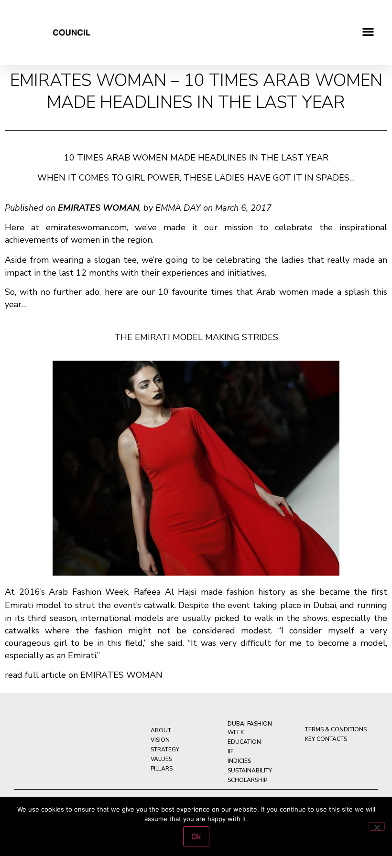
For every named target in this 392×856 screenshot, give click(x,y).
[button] (368, 31)
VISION (160, 740)
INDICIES (239, 761)
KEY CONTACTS (326, 739)
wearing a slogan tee (94, 260)
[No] (377, 826)
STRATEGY (165, 749)
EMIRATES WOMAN (121, 675)
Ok (196, 836)
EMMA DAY (178, 208)
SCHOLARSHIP (247, 780)
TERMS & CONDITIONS (336, 729)
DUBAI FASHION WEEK (250, 728)
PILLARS (162, 768)
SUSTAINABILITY (250, 770)
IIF (230, 751)
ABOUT (161, 730)
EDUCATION (244, 742)
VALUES (161, 759)
